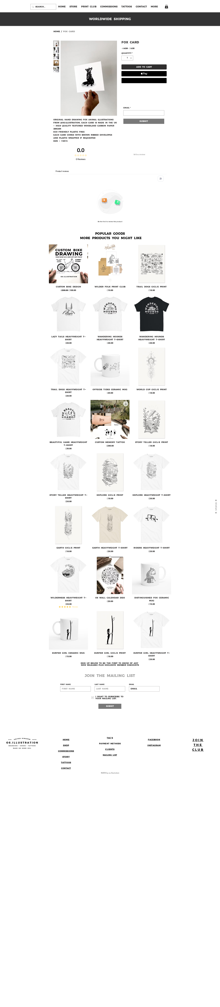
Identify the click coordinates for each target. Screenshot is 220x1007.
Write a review (139, 154)
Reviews (216, 506)
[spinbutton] (127, 58)
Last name (99, 684)
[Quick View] (68, 263)
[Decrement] (123, 58)
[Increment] (131, 58)
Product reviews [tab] (62, 171)
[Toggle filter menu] (161, 179)
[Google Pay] (144, 80)
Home (56, 31)
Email (127, 108)
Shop (66, 745)
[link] (166, 6)
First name (65, 684)
